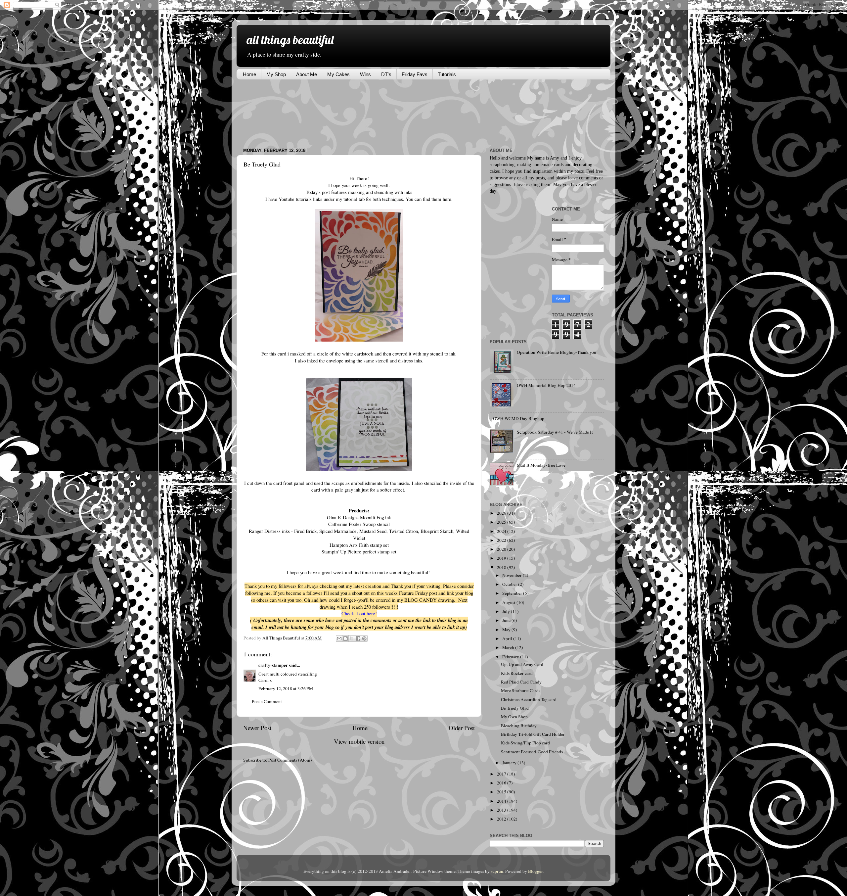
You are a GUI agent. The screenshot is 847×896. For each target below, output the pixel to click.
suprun (497, 871)
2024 (502, 531)
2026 (502, 513)
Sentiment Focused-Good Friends (532, 752)
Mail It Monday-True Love (541, 465)
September (512, 593)
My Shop (276, 74)
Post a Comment (267, 701)
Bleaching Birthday (519, 726)
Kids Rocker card (517, 673)
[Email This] (339, 638)
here (446, 199)
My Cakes (338, 74)
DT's (386, 74)
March (508, 647)
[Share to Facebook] (358, 638)
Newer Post (257, 728)
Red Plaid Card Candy (521, 682)
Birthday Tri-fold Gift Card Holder (533, 734)
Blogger (535, 871)
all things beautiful (290, 39)
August (509, 602)
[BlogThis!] (345, 638)
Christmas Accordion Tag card (529, 699)
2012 (502, 819)
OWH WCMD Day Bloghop (518, 418)
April (507, 638)
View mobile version (359, 741)
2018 (502, 567)
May (507, 630)
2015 (502, 792)
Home (249, 74)
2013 (502, 810)
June (507, 620)
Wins (365, 74)
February (511, 657)
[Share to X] (351, 638)
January (509, 763)
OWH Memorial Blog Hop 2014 (546, 385)
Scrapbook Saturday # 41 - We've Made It (555, 432)
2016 (502, 783)
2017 (502, 774)
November (512, 575)
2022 (502, 540)
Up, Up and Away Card (522, 664)
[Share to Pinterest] (364, 638)
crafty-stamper (273, 665)
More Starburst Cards (520, 690)
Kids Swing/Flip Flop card (525, 743)
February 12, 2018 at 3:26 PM (285, 688)
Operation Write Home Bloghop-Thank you (556, 352)
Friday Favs (414, 74)
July (506, 611)
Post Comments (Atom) (290, 760)
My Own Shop (514, 717)
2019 (502, 558)
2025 (502, 522)
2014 (502, 801)
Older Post (462, 728)
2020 (502, 549)
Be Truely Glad (515, 708)
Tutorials (447, 74)
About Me (306, 74)
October (510, 584)
